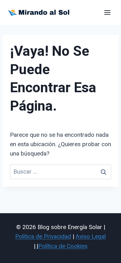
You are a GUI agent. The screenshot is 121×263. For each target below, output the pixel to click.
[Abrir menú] (107, 12)
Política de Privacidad (43, 236)
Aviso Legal (91, 236)
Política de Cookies (62, 246)
